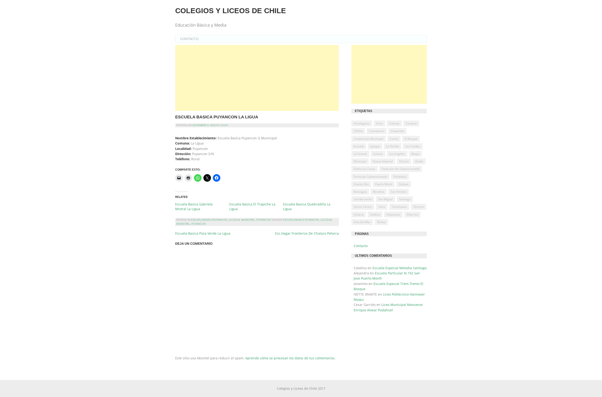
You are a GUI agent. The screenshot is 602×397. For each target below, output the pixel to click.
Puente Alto (361, 184)
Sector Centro (363, 207)
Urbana (359, 215)
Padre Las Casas (364, 169)
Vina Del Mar (362, 222)
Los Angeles (397, 154)
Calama (394, 123)
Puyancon (263, 219)
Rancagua (360, 192)
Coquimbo (397, 131)
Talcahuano (399, 207)
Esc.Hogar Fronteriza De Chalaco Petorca (307, 233)
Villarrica (412, 215)
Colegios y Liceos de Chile (230, 11)
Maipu (415, 154)
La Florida (392, 146)
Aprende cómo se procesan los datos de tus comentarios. (290, 358)
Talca (381, 207)
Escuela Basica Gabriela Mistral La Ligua (194, 206)
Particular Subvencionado (370, 177)
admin (224, 125)
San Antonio (398, 192)
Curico (394, 139)
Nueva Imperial (383, 161)
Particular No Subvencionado (401, 169)
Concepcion (376, 131)
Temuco (418, 207)
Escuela (359, 146)
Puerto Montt (383, 184)
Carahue (411, 123)
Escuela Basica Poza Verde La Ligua (202, 233)
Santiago (405, 199)
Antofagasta (362, 123)
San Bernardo (363, 199)
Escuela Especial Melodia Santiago (399, 268)
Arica (379, 123)
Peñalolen (399, 177)
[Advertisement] (257, 78)
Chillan (358, 131)
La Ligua (234, 219)
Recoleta (378, 192)
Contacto (189, 39)
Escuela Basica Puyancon (209, 219)
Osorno (404, 161)
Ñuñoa (381, 222)
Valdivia (375, 215)
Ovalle (419, 161)
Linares (378, 154)
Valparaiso (393, 215)
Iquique (375, 146)
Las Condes (412, 146)
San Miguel (385, 199)
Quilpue (404, 184)
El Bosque (410, 139)
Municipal (248, 219)
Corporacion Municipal (368, 139)
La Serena (360, 154)
